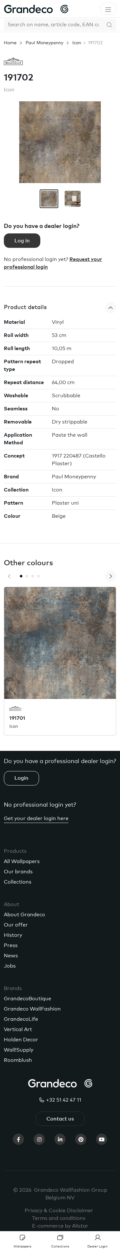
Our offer (16, 925)
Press (11, 945)
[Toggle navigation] (108, 9)
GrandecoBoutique (27, 998)
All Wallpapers (22, 861)
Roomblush (18, 1060)
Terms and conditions (58, 1218)
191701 (17, 718)
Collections (17, 882)
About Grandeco (24, 914)
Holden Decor (21, 1039)
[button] (60, 307)
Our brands (18, 871)
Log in (22, 240)
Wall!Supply (18, 1050)
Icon (76, 43)
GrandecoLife (21, 1019)
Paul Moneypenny (44, 43)
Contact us (60, 1118)
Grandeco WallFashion (32, 1009)
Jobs (10, 966)
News (11, 955)
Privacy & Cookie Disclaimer (59, 1210)
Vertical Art (18, 1029)
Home (10, 43)
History (13, 935)
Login (21, 778)
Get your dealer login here (36, 818)
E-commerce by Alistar (60, 1226)
